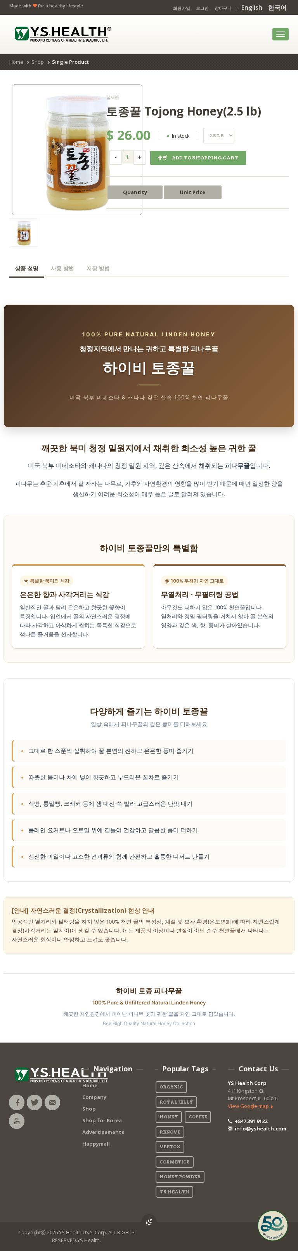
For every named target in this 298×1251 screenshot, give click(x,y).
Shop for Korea (102, 1120)
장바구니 (223, 8)
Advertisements (103, 1132)
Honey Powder (180, 1176)
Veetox (169, 1147)
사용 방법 (62, 268)
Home (16, 61)
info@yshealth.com (260, 1128)
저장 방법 (98, 268)
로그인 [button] (202, 8)
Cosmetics (174, 1162)
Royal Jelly (176, 1102)
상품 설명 (26, 268)
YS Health (174, 1192)
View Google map (249, 1105)
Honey (168, 1117)
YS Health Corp (247, 1083)
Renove (169, 1132)
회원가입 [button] (181, 8)
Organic (171, 1087)
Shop (37, 61)
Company (94, 1097)
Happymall (96, 1143)
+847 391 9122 (250, 1121)
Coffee (198, 1117)
